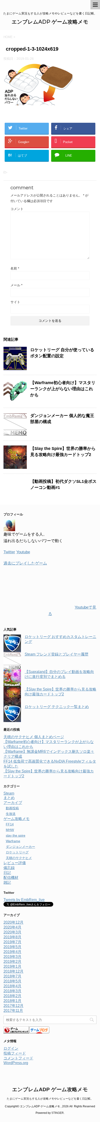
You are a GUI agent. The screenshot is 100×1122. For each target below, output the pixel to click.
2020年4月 (12, 927)
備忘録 (9, 868)
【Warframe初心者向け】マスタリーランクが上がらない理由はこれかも (62, 388)
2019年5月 (12, 947)
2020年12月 (13, 922)
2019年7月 (12, 942)
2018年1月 (12, 1001)
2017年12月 (13, 1006)
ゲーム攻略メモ (16, 819)
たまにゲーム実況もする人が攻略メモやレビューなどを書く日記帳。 (50, 1098)
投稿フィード (14, 1053)
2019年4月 (12, 952)
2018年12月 (13, 971)
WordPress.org (15, 1063)
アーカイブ (12, 803)
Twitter (9, 552)
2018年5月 (12, 981)
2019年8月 (12, 937)
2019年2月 (12, 962)
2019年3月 (12, 957)
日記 (7, 873)
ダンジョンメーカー (20, 847)
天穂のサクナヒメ (19, 858)
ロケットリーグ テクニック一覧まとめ (57, 707)
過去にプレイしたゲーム (25, 563)
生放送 (11, 814)
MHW (10, 830)
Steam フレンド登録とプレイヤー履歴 (56, 654)
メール (16, 285)
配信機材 (10, 878)
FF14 (10, 824)
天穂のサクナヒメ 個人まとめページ (33, 737)
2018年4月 (12, 986)
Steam (8, 793)
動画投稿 (12, 808)
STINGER (57, 1113)
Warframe (13, 841)
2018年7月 (12, 976)
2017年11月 (13, 1011)
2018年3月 (12, 991)
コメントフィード (18, 1058)
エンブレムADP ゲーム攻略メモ (50, 22)
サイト (15, 302)
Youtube (23, 552)
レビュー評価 (14, 863)
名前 (14, 268)
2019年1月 (12, 966)
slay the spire (15, 835)
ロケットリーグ (17, 852)
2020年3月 (12, 932)
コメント (16, 209)
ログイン (10, 1048)
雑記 (7, 882)
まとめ (9, 798)
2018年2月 (12, 996)
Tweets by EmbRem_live (24, 900)
